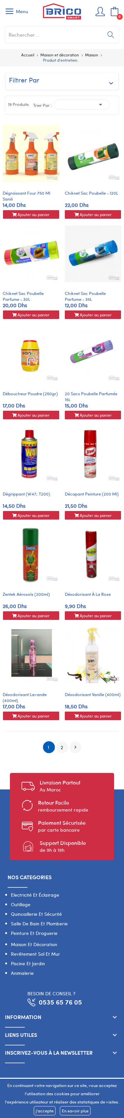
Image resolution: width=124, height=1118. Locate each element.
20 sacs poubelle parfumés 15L (91, 396)
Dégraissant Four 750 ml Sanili (26, 196)
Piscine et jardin (28, 963)
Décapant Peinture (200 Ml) (92, 494)
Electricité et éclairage (35, 895)
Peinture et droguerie (34, 933)
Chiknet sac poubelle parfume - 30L (23, 296)
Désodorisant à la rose (88, 594)
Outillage (20, 904)
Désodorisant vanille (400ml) (93, 694)
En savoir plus (75, 1111)
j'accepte (45, 1111)
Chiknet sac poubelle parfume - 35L (85, 296)
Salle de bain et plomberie (39, 923)
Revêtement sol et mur (35, 954)
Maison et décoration (34, 944)
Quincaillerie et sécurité (36, 914)
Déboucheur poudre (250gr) (30, 394)
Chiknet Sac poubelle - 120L (91, 193)
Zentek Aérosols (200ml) (26, 594)
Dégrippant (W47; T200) (26, 494)
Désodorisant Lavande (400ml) (25, 697)
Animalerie (22, 973)
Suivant (75, 747)
